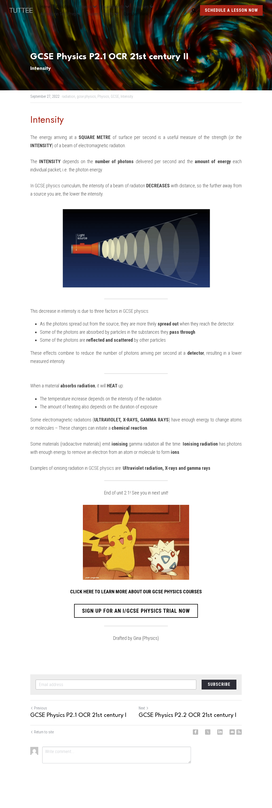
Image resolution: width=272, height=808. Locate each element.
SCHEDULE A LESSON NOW (231, 10)
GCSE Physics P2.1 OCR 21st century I (78, 715)
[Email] (232, 732)
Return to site (44, 732)
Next (142, 708)
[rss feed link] (239, 732)
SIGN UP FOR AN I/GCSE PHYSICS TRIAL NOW (136, 611)
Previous (40, 708)
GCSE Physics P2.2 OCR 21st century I (187, 715)
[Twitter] (207, 732)
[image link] (23, 10)
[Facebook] (195, 732)
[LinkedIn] (220, 732)
